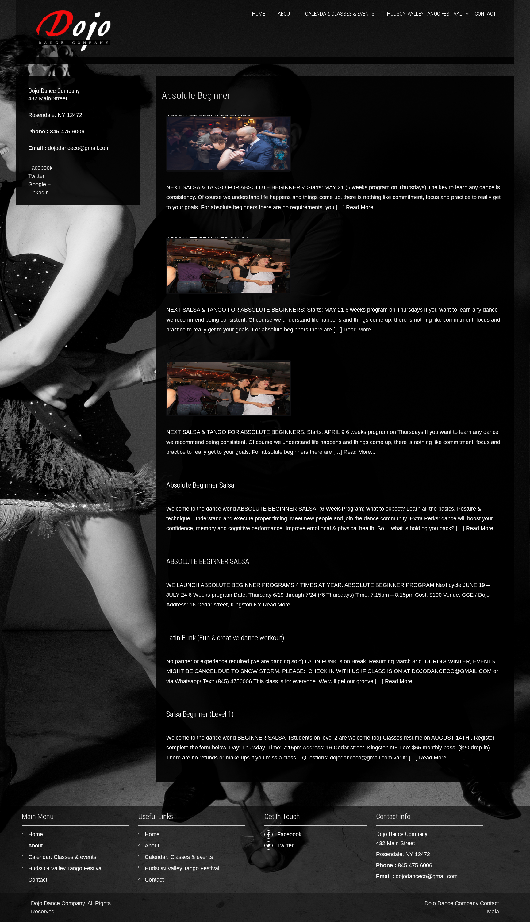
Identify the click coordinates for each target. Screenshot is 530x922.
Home (258, 13)
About (285, 13)
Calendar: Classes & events (339, 13)
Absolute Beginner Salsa (200, 485)
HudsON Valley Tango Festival (424, 13)
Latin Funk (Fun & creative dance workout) (225, 637)
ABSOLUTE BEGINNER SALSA (207, 561)
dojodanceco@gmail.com (427, 876)
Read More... (362, 207)
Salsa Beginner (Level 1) (200, 714)
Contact (485, 13)
